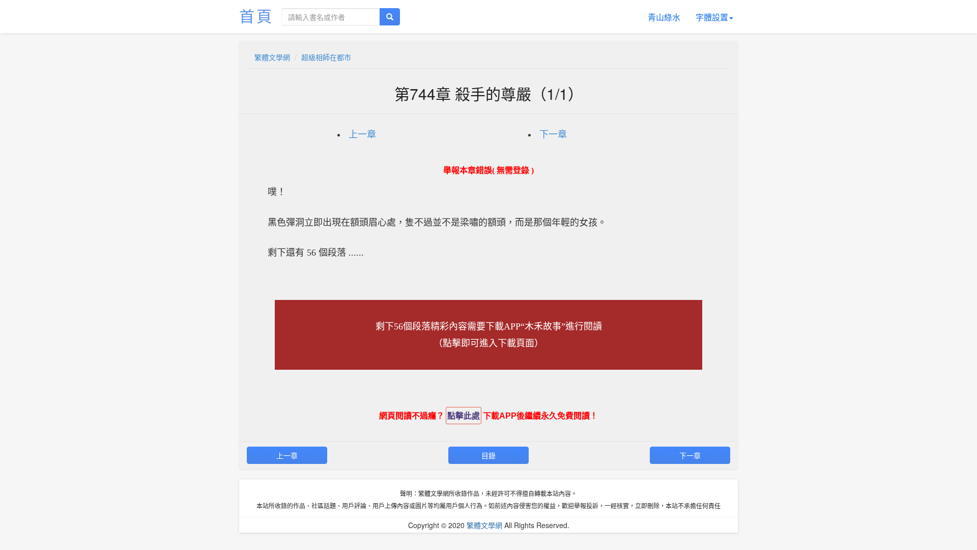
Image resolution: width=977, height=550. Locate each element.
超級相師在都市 (326, 57)
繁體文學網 (272, 57)
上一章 (362, 134)
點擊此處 (463, 415)
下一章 (553, 134)
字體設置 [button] (712, 17)
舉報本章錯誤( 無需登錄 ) (488, 170)
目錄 (488, 455)
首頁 (256, 15)
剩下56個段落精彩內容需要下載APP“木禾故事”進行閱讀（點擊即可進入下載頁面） (489, 334)
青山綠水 (664, 17)
